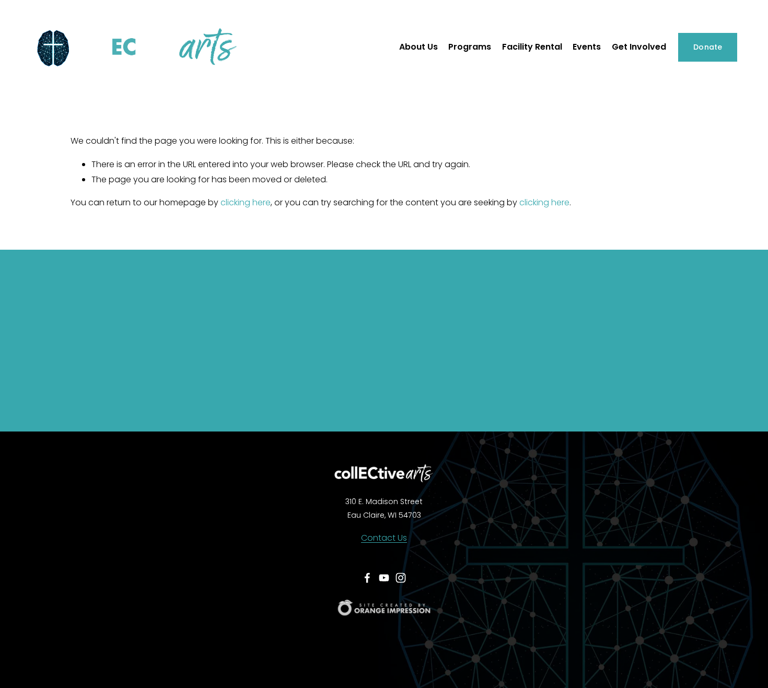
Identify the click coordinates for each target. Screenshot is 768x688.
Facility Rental (532, 47)
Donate (708, 47)
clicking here (245, 202)
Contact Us (384, 538)
